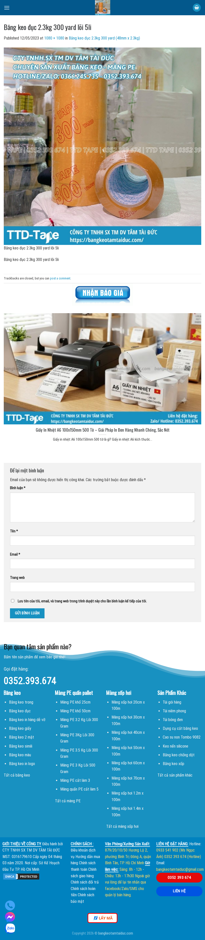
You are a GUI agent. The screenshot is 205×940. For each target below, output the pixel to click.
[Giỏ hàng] (197, 7)
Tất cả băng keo (17, 775)
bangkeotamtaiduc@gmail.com (180, 869)
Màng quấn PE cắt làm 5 (79, 789)
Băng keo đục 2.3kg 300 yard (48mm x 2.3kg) (104, 38)
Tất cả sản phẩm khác (175, 775)
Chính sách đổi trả (85, 882)
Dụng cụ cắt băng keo (180, 728)
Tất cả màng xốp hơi (122, 826)
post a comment (60, 278)
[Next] (194, 374)
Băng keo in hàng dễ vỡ (27, 719)
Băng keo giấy (20, 728)
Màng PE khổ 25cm (75, 702)
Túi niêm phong (174, 711)
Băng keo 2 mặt (21, 737)
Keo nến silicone (175, 746)
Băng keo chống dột (178, 755)
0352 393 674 (179, 877)
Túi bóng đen (173, 719)
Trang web (17, 578)
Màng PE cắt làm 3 (75, 780)
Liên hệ (179, 891)
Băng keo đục (20, 711)
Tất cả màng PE (67, 801)
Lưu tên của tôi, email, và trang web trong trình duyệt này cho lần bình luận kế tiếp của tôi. (82, 601)
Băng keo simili (20, 746)
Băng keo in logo (22, 763)
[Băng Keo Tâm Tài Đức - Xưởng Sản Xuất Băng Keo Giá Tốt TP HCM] (102, 7)
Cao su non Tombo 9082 (181, 737)
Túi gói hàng (172, 702)
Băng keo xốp (173, 763)
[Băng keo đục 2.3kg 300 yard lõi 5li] (102, 145)
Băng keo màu (20, 755)
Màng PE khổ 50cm (75, 711)
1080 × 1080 (54, 38)
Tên (14, 531)
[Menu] (7, 7)
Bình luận (18, 488)
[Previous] (10, 374)
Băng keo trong (21, 702)
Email (15, 554)
